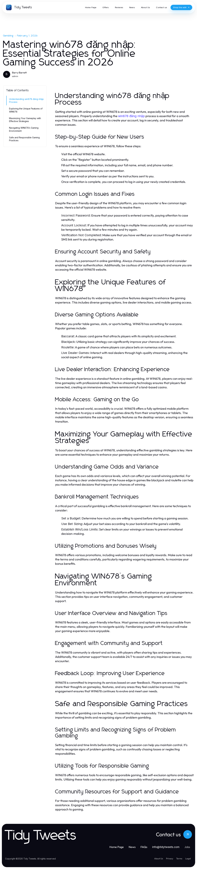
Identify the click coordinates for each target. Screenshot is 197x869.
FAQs (144, 847)
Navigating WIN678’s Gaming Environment (23, 129)
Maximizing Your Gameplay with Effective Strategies (25, 119)
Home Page (116, 847)
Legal (188, 858)
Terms (179, 858)
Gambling (8, 35)
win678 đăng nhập (131, 116)
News (132, 847)
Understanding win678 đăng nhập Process (26, 100)
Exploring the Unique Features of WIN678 (25, 110)
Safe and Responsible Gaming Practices (24, 139)
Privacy (169, 858)
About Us (158, 858)
